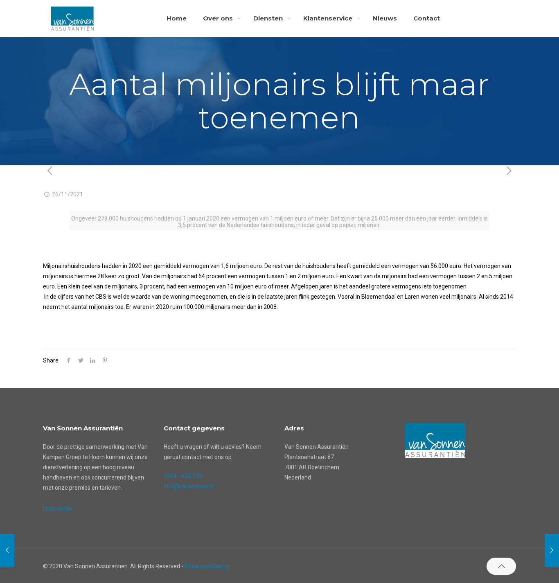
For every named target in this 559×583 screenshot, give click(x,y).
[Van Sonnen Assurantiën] (72, 18)
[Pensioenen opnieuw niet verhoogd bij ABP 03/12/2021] (552, 550)
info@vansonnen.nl (189, 486)
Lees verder (58, 508)
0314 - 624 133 (183, 476)
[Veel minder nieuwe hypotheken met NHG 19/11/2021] (7, 550)
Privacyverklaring (207, 566)
